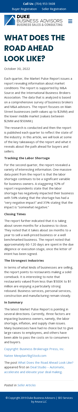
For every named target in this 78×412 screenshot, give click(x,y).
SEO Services (65, 398)
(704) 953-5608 (45, 4)
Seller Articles (26, 385)
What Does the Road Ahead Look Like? (45, 362)
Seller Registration (54, 9)
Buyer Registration (24, 9)
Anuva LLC (41, 401)
